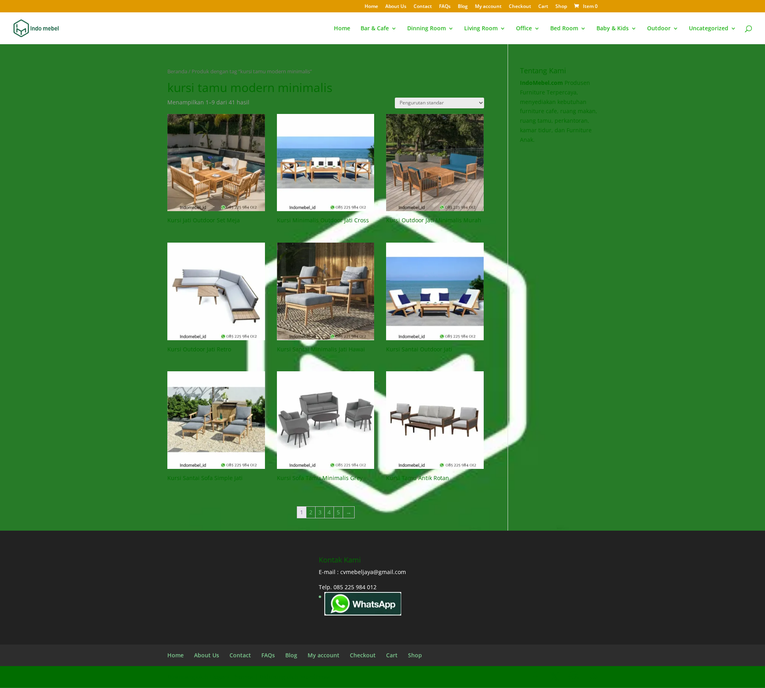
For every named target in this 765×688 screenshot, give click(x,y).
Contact (423, 7)
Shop (561, 7)
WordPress (315, 676)
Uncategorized (708, 28)
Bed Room (564, 28)
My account (488, 7)
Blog (463, 7)
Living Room (481, 28)
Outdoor (659, 28)
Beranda (177, 71)
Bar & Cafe (375, 28)
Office (524, 28)
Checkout (520, 7)
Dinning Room (426, 28)
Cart (543, 7)
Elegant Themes (231, 676)
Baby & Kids (612, 28)
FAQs (445, 7)
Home (371, 7)
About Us (395, 7)
